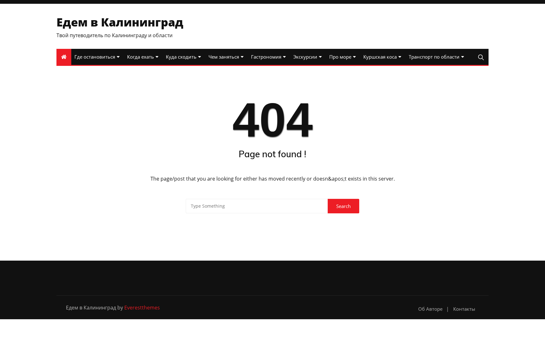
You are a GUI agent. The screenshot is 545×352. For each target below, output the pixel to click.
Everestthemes (142, 307)
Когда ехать (140, 57)
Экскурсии (305, 57)
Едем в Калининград (119, 22)
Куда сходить (181, 57)
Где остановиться (94, 57)
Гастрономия (266, 57)
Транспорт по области (434, 57)
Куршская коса (380, 57)
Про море (340, 57)
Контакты (464, 309)
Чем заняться (223, 57)
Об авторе (430, 309)
